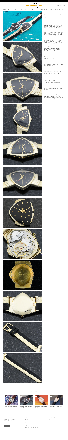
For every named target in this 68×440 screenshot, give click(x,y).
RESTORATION (31, 9)
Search (61, 5)
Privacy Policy (27, 424)
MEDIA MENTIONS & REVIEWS (55, 9)
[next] (65, 401)
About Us (26, 419)
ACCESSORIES (20, 9)
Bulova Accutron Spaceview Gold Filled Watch (11, 406)
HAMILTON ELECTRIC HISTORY (44, 9)
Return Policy (27, 422)
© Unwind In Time (6, 436)
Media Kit (26, 425)
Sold (54, 20)
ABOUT (36, 9)
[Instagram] (49, 419)
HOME (8, 9)
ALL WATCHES (13, 9)
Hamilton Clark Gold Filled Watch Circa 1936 (56, 406)
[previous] (3, 401)
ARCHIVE (25, 9)
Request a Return (28, 428)
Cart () (64, 5)
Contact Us (27, 420)
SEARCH (4, 9)
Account (58, 5)
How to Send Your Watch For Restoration (32, 427)
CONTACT (63, 9)
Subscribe (7, 426)
